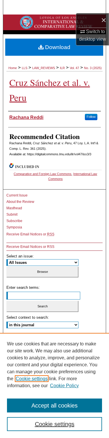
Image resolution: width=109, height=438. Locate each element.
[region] (54, 385)
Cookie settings (32, 378)
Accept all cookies (54, 405)
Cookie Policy (64, 385)
